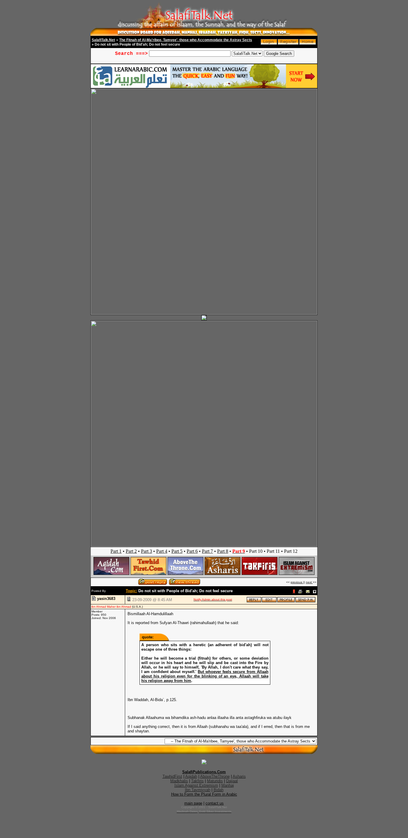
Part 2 (131, 551)
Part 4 (161, 551)
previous (297, 582)
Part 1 (116, 551)
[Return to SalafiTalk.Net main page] (307, 43)
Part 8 (222, 551)
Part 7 (207, 551)
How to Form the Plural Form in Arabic (204, 794)
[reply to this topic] (254, 601)
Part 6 (192, 551)
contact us (214, 803)
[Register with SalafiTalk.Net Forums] (288, 43)
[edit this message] (269, 601)
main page (193, 803)
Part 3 (146, 551)
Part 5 (176, 551)
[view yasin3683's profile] (286, 601)
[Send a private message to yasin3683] (305, 601)
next (309, 582)
